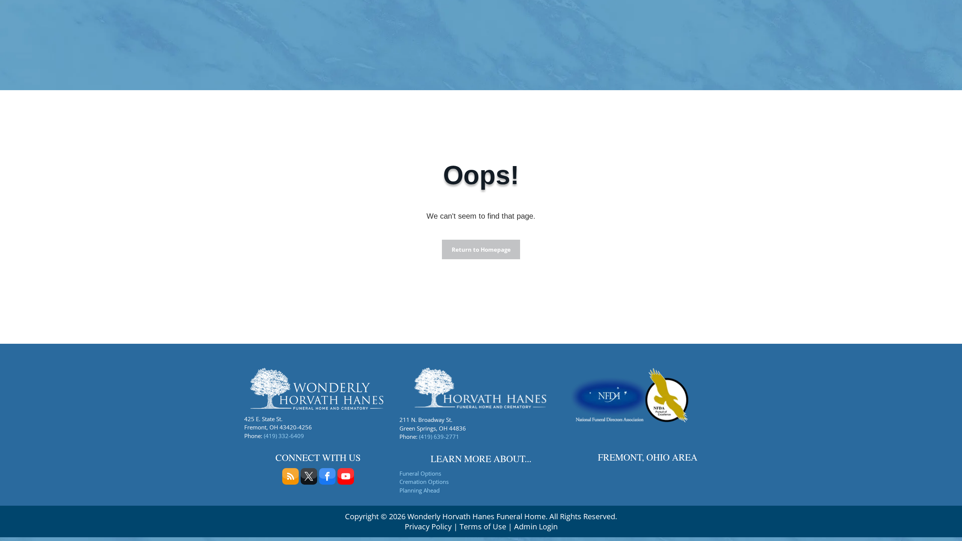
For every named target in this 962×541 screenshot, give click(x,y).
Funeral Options (420, 473)
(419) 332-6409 (284, 436)
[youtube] (345, 477)
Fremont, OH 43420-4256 (278, 427)
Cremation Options (424, 481)
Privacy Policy (428, 526)
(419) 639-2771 (439, 436)
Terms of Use (483, 526)
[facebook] (327, 477)
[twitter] (309, 477)
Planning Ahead (419, 490)
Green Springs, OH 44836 (432, 428)
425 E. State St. (263, 419)
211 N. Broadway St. (425, 419)
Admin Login (536, 526)
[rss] (290, 477)
